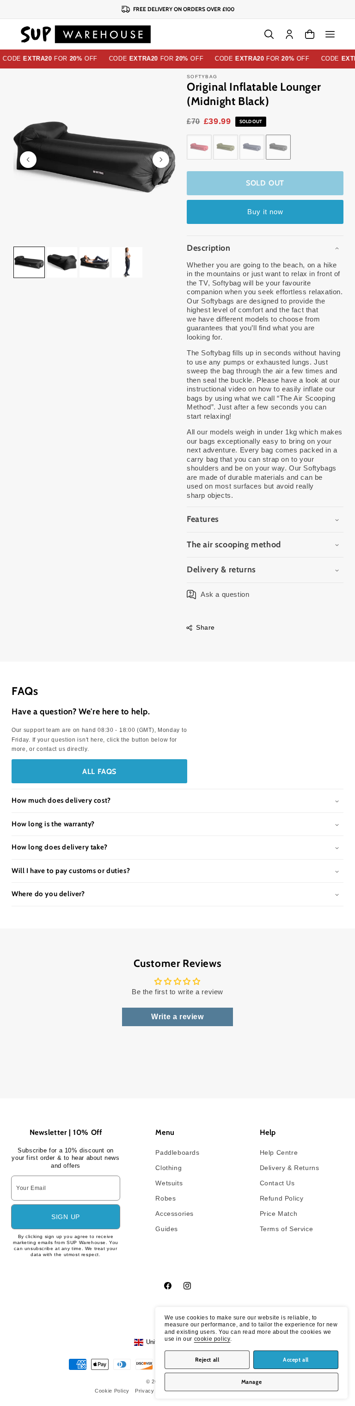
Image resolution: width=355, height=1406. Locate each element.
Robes (165, 1198)
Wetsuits (169, 1183)
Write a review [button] (177, 1017)
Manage (251, 1381)
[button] (330, 34)
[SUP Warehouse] (86, 34)
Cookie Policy (112, 1391)
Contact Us (277, 1183)
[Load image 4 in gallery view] (127, 262)
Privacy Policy (153, 1391)
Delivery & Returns (289, 1167)
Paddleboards (177, 1152)
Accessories (174, 1213)
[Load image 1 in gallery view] (29, 262)
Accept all (296, 1359)
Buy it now (265, 212)
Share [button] (205, 627)
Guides (166, 1229)
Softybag (202, 76)
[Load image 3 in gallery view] (95, 262)
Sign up (65, 1216)
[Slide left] (28, 159)
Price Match (279, 1213)
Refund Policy (282, 1198)
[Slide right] (161, 159)
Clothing (168, 1167)
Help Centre (279, 1152)
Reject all (207, 1359)
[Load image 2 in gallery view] (62, 262)
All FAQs (99, 771)
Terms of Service (286, 1229)
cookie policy (212, 1339)
